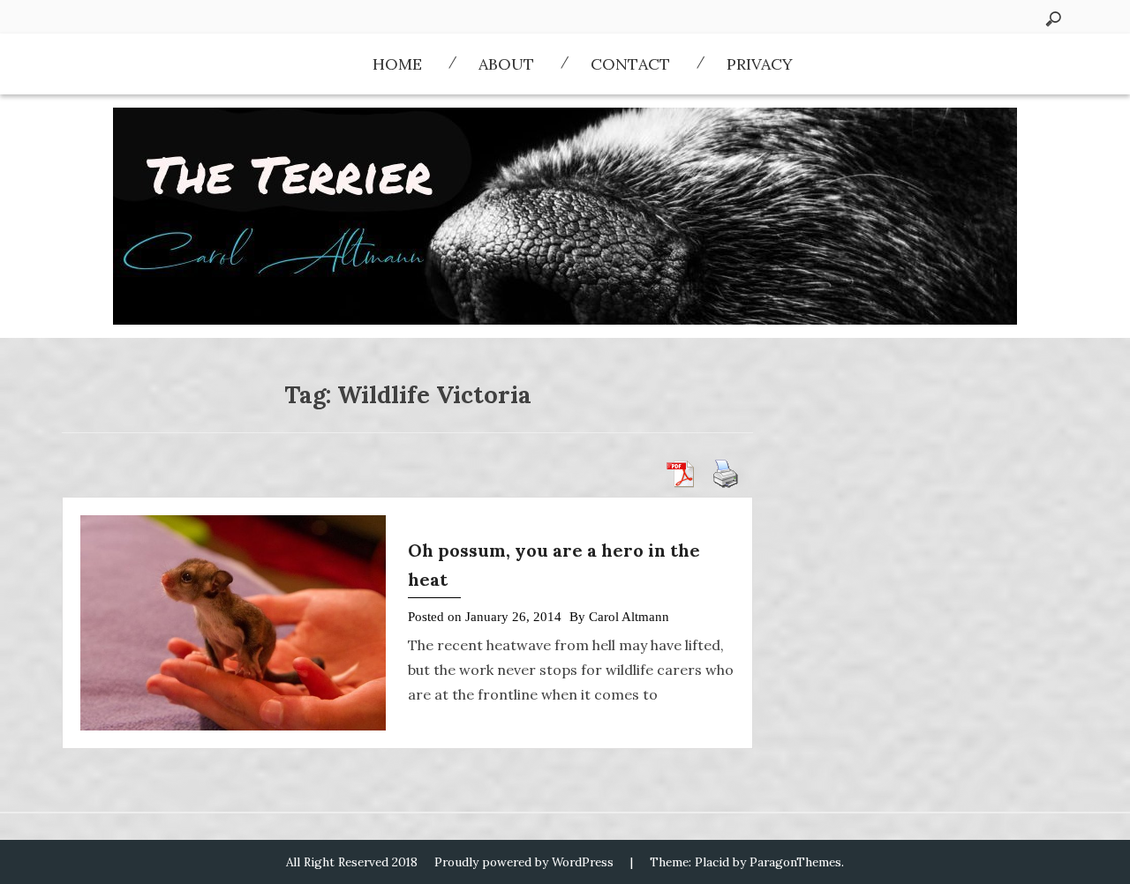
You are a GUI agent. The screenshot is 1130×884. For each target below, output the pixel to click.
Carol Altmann (629, 617)
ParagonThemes (795, 862)
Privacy (760, 64)
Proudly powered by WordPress (524, 862)
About (506, 64)
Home (397, 64)
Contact (630, 64)
